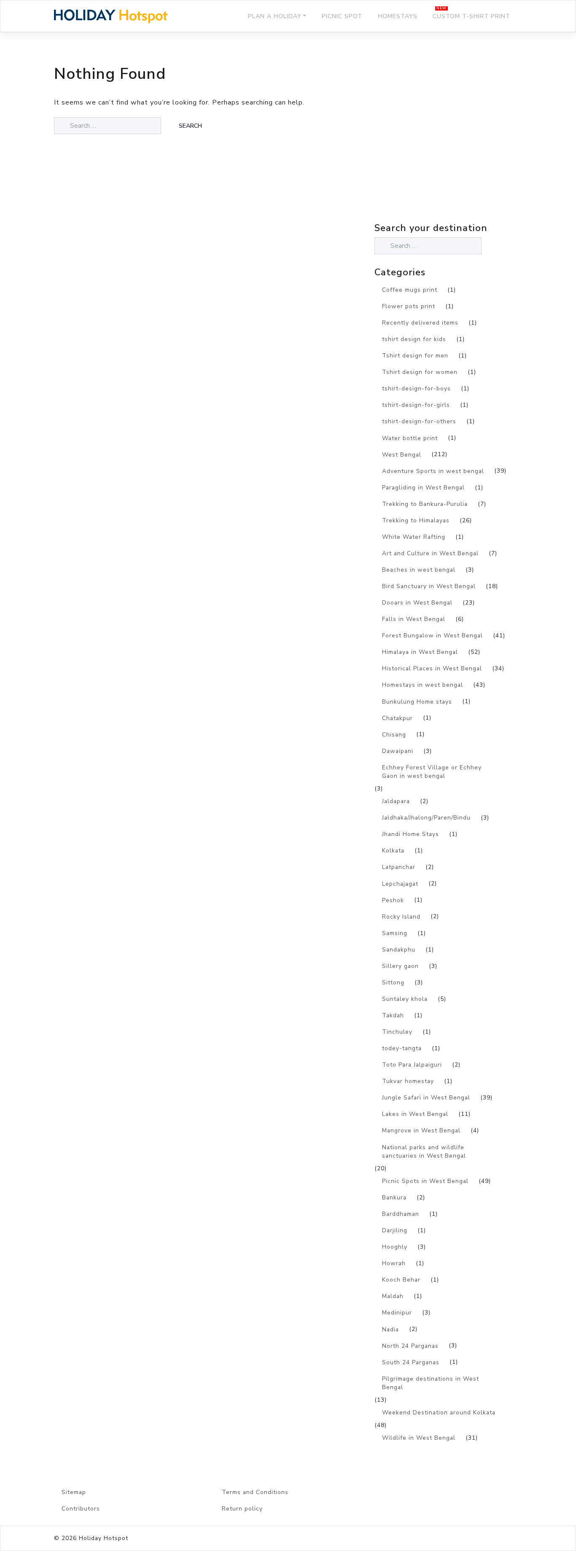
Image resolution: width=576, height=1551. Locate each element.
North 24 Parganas (410, 1346)
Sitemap (74, 1492)
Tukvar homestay (408, 1081)
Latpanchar (398, 867)
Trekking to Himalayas (415, 520)
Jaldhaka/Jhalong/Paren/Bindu (426, 818)
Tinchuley (397, 1032)
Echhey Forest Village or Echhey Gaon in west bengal (432, 771)
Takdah (393, 1015)
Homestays (397, 16)
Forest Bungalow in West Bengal (432, 636)
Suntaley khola (405, 999)
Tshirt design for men (415, 356)
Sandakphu (398, 950)
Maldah (393, 1296)
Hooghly (394, 1247)
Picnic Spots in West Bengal (425, 1181)
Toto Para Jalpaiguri (412, 1065)
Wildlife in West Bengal (418, 1438)
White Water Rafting (413, 537)
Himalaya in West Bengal (420, 652)
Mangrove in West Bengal (421, 1130)
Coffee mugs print (409, 290)
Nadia (390, 1329)
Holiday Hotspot (103, 1538)
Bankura (394, 1197)
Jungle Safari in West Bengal (426, 1098)
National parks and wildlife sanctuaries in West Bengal (424, 1151)
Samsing (394, 933)
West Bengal (401, 455)
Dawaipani (397, 751)
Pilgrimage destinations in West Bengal (430, 1383)
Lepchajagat (400, 884)
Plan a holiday (274, 16)
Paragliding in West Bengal (423, 488)
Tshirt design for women (420, 372)
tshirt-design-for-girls (416, 405)
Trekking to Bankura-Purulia (425, 504)
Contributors (81, 1509)
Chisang (394, 735)
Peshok (393, 900)
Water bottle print (410, 438)
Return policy (242, 1509)
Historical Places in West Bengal (432, 668)
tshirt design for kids (414, 339)
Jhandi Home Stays (410, 834)
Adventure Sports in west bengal (433, 471)
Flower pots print (408, 306)
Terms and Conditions (255, 1492)
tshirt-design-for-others (419, 421)
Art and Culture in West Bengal (430, 553)
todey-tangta (402, 1048)
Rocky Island (401, 917)
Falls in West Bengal (413, 619)
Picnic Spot (342, 16)
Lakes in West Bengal (415, 1114)
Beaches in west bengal (418, 570)
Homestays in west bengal (422, 685)
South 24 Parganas (410, 1362)
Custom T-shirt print (471, 16)
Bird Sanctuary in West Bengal (429, 586)
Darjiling (394, 1230)
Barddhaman (400, 1214)
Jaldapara (396, 801)
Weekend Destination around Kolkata (438, 1413)
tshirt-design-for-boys (416, 388)
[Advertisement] (448, 146)
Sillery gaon (400, 966)
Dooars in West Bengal (417, 603)
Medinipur (397, 1313)
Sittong (393, 982)
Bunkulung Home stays (417, 702)
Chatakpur (397, 718)
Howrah (394, 1263)
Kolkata (393, 851)
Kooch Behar (401, 1280)
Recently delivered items (420, 323)
